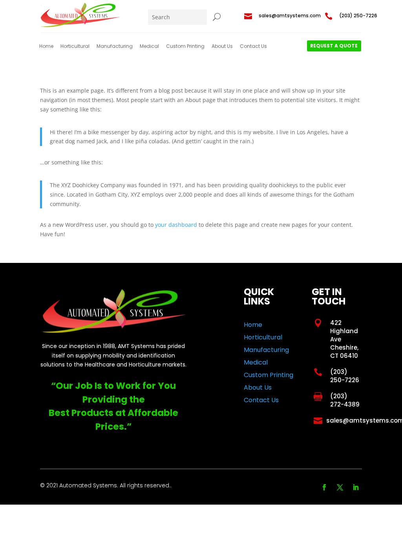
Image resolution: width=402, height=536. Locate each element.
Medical (149, 46)
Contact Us (253, 46)
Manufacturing (115, 46)
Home (46, 46)
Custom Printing (185, 46)
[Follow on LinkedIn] (355, 487)
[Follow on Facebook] (324, 487)
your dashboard (176, 224)
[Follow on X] (340, 487)
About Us (222, 46)
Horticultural (75, 46)
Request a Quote (334, 45)
